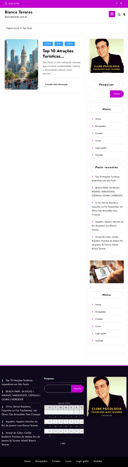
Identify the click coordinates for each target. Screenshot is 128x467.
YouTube (99, 154)
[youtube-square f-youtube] (121, 3)
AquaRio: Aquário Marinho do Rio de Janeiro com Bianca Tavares (107, 225)
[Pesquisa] (119, 14)
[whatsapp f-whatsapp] (116, 3)
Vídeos (70, 44)
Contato (99, 133)
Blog (59, 44)
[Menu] (112, 14)
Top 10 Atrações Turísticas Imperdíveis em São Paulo (61, 53)
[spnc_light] (124, 14)
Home (98, 118)
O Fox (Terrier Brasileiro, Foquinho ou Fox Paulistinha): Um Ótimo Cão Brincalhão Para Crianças (21, 410)
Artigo (48, 44)
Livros (98, 140)
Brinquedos (100, 126)
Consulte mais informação (56, 84)
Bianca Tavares (18, 12)
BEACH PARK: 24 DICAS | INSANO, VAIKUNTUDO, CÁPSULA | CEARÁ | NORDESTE (107, 191)
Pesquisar (106, 85)
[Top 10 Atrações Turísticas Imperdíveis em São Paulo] (21, 64)
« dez (62, 443)
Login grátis (100, 147)
